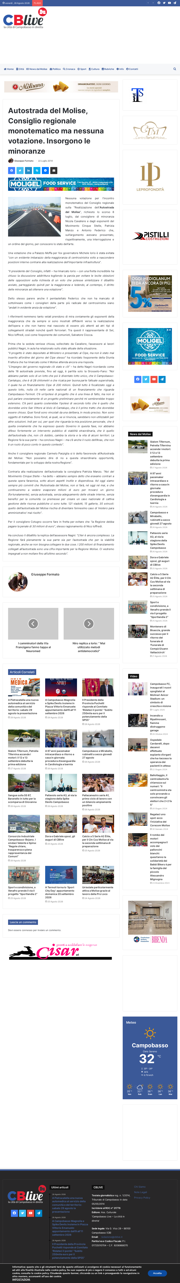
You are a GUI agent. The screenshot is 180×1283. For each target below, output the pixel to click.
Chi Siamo (140, 1186)
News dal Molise (38, 69)
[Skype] (36, 170)
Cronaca (70, 69)
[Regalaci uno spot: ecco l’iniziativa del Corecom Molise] (137, 819)
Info (121, 69)
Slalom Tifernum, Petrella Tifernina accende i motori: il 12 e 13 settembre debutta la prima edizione (23, 757)
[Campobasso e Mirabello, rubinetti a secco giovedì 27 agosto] (98, 738)
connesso (27, 930)
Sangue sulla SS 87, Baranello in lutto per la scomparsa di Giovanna (22, 798)
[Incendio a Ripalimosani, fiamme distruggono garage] (137, 720)
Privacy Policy (142, 1197)
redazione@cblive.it (112, 1236)
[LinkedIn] (28, 170)
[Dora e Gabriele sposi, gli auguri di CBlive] (61, 824)
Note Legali (140, 1192)
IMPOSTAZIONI (21, 1279)
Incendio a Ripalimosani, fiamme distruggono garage (158, 723)
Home (10, 69)
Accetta (157, 1273)
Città (21, 69)
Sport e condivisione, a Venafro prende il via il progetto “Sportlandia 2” (22, 890)
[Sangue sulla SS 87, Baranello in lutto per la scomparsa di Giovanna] (24, 783)
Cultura (95, 69)
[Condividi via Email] (53, 170)
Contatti (133, 69)
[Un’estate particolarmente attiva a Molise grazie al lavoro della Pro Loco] (98, 875)
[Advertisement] (121, 34)
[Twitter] (20, 170)
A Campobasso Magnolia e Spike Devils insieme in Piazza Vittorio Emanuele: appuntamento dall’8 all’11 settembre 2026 (60, 706)
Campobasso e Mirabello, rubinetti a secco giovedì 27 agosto (97, 754)
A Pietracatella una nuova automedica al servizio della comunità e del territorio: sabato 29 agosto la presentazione (23, 706)
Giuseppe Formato (23, 160)
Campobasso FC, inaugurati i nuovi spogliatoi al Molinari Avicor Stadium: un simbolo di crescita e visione (160, 694)
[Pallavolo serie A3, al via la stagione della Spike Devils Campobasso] (61, 783)
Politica (56, 69)
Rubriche (109, 69)
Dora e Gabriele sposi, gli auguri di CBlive (159, 561)
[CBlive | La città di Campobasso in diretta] (25, 18)
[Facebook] (11, 170)
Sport (83, 69)
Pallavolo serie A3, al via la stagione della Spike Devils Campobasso (61, 798)
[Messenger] (45, 170)
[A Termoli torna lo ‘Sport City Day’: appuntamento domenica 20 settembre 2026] (61, 875)
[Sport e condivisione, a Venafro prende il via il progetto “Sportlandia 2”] (24, 875)
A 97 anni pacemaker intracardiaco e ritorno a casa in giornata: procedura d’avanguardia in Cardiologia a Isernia (105, 3)
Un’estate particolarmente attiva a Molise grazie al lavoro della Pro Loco (97, 890)
